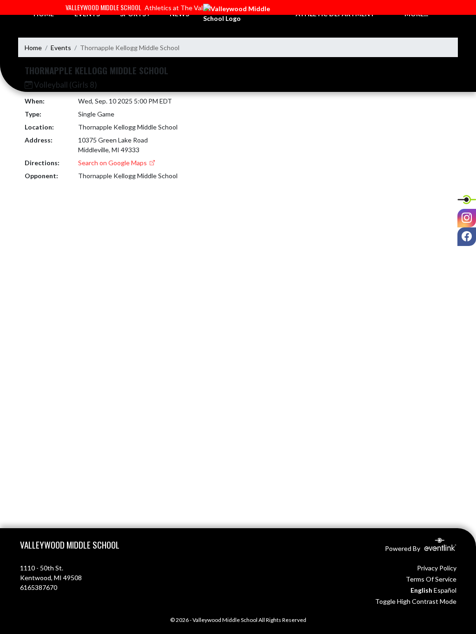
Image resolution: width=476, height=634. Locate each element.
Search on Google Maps (113, 163)
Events (61, 48)
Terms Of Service (431, 579)
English (421, 590)
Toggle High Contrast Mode (415, 601)
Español (445, 590)
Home (33, 48)
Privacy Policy (436, 568)
